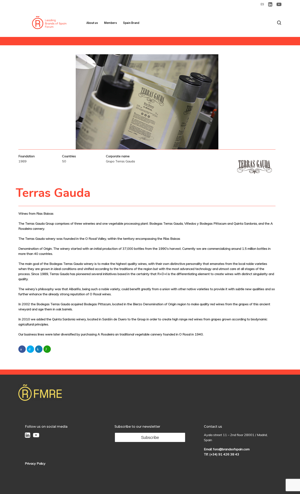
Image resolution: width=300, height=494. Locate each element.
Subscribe (150, 437)
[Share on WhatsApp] (47, 349)
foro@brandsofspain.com (231, 449)
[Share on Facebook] (22, 349)
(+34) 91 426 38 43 (224, 454)
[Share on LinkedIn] (38, 349)
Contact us (213, 427)
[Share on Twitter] (30, 349)
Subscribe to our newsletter (137, 427)
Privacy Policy (35, 463)
